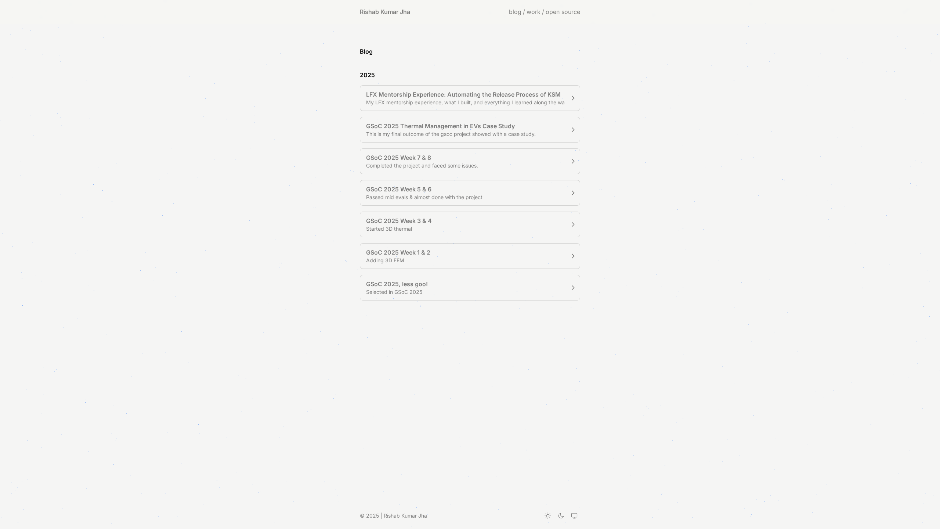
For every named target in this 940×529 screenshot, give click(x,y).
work (533, 11)
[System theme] (574, 516)
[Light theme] (548, 516)
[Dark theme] (561, 516)
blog (515, 11)
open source (563, 11)
